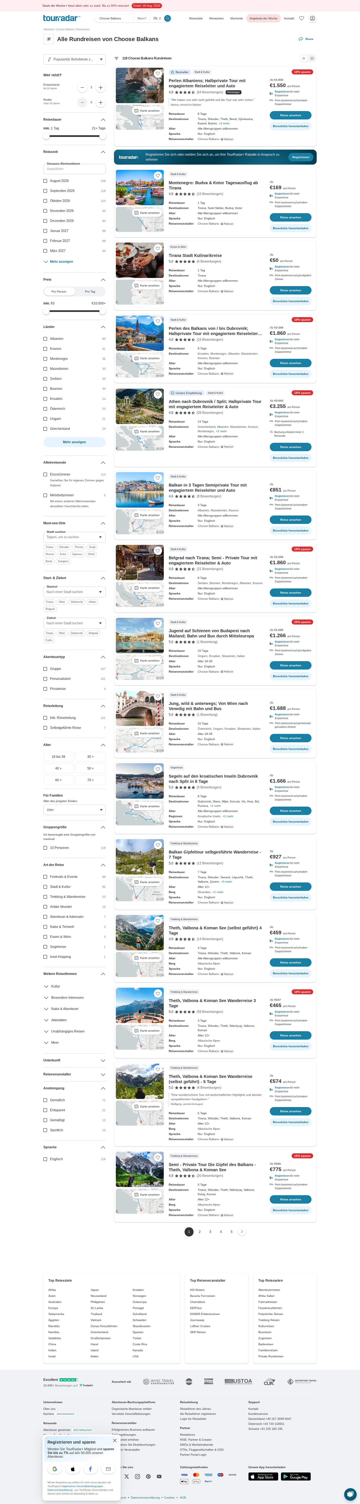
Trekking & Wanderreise (67, 896)
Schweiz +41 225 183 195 (265, 1428)
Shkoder (64, 547)
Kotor (63, 554)
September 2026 (62, 191)
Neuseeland (98, 1296)
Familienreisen (268, 1350)
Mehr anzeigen (61, 261)
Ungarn (203, 656)
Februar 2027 (60, 241)
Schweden (139, 1320)
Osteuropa (140, 1302)
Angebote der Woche (264, 18)
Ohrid (91, 554)
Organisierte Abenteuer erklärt (131, 1408)
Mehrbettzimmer (62, 495)
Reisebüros (187, 1434)
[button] (290, 93)
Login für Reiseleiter (193, 1418)
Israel (52, 1356)
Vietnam (96, 1320)
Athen (92, 601)
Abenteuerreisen (269, 1289)
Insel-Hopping (60, 956)
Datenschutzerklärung (145, 1497)
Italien (241, 656)
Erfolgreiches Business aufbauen (133, 1429)
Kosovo (203, 358)
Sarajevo (63, 561)
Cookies (169, 1497)
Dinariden (204, 892)
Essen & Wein (60, 936)
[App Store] (263, 1476)
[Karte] (312, 58)
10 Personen (59, 848)
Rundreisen (83, 29)
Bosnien (214, 358)
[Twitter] (126, 1476)
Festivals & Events (64, 876)
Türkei (137, 1338)
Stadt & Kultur (60, 886)
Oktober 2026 (60, 201)
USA (136, 1356)
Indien (52, 1350)
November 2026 (62, 211)
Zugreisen (265, 1338)
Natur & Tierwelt (62, 926)
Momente (236, 18)
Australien (54, 1302)
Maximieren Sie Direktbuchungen (133, 1444)
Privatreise (58, 689)
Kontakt (289, 18)
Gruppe (55, 669)
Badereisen (265, 1344)
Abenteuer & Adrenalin (67, 916)
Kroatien (203, 353)
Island (95, 1350)
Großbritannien (101, 1338)
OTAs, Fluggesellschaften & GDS (202, 1449)
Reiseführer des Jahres (195, 1408)
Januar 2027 (59, 231)
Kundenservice (258, 1413)
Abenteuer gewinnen (67, 1429)
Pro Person (58, 291)
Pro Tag (90, 291)
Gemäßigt (57, 1120)
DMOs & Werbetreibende (196, 1444)
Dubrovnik (77, 601)
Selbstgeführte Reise (65, 727)
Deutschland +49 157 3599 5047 (269, 1418)
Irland (94, 1344)
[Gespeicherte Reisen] (302, 18)
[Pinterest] (148, 1476)
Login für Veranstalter (126, 1449)
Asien (52, 1296)
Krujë (92, 547)
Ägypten (53, 1320)
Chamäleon (197, 1302)
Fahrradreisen (267, 1302)
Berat (49, 561)
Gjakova (77, 554)
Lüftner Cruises (200, 1326)
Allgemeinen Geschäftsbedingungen (83, 1486)
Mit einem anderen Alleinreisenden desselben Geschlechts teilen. (73, 503)
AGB (182, 1497)
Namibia (53, 1332)
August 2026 (59, 181)
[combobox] (74, 537)
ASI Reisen (197, 1289)
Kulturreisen (266, 1326)
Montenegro (218, 353)
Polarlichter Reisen (270, 1314)
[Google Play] (296, 1476)
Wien (62, 601)
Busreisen (264, 1332)
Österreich (204, 728)
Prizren (79, 547)
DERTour (196, 1308)
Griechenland (206, 426)
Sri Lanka (97, 1308)
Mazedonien (249, 353)
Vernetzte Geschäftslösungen (131, 1413)
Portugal (138, 1308)
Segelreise (58, 946)
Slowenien (228, 656)
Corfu (49, 640)
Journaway (197, 1320)
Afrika (52, 1289)
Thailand (96, 1314)
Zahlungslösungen (124, 1434)
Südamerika (56, 1314)
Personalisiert (60, 679)
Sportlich (56, 1130)
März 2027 (58, 251)
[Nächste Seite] (242, 1231)
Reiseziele (196, 18)
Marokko (54, 1326)
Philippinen (98, 1302)
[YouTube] (159, 1476)
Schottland (140, 1314)
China (52, 1344)
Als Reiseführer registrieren (198, 1413)
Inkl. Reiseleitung (63, 717)
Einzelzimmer (60, 474)
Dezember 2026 (62, 221)
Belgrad (50, 609)
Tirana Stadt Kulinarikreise (195, 255)
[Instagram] (137, 1476)
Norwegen (139, 1296)
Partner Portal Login (193, 1454)
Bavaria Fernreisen (202, 1296)
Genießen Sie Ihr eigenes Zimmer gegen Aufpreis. (77, 483)
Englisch (56, 1159)
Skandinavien (141, 1326)
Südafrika (54, 1338)
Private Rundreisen (271, 1356)
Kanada (138, 1350)
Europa (53, 1308)
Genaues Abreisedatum (63, 163)
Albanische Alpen (209, 963)
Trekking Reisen (269, 1320)
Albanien (234, 353)
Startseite (48, 29)
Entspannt (57, 1110)
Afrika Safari (266, 1296)
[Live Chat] (350, 1494)
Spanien (138, 1332)
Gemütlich (57, 1100)
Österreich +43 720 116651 (266, 1423)
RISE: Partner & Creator (196, 1439)
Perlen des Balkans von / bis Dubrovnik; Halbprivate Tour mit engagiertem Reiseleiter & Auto (215, 333)
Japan (95, 1289)
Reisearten (216, 18)
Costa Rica (140, 1344)
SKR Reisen (198, 1332)
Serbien (203, 583)
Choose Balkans (65, 29)
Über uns (49, 1408)
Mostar (50, 554)
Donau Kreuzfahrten (104, 1326)
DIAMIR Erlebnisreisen (205, 1314)
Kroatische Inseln (209, 816)
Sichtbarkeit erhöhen (125, 1439)
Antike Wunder (61, 906)
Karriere (58, 1413)
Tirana (49, 547)
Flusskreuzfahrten (270, 1308)
